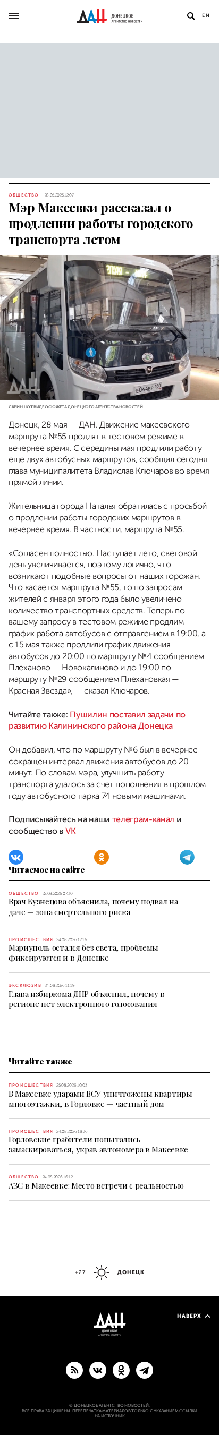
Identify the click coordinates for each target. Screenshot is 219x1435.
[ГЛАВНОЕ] (144, 1369)
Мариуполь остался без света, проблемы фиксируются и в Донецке (83, 952)
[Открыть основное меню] (13, 15)
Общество (24, 195)
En (206, 15)
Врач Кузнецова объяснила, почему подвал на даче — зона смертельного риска (93, 906)
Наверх (189, 1316)
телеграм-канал (143, 819)
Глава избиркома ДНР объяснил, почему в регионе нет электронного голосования (87, 998)
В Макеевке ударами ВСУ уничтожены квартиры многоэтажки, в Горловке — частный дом (100, 1098)
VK (70, 831)
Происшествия (31, 939)
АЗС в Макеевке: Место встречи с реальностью (96, 1185)
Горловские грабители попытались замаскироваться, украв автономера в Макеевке (98, 1144)
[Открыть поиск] (190, 15)
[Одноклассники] (101, 857)
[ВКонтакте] (16, 857)
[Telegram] (187, 857)
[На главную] (109, 15)
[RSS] (74, 1369)
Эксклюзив (25, 985)
